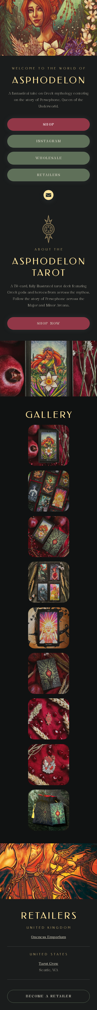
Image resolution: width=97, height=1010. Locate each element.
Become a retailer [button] (48, 996)
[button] (48, 195)
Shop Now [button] (49, 323)
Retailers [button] (49, 175)
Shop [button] (48, 124)
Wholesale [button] (48, 158)
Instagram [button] (48, 141)
